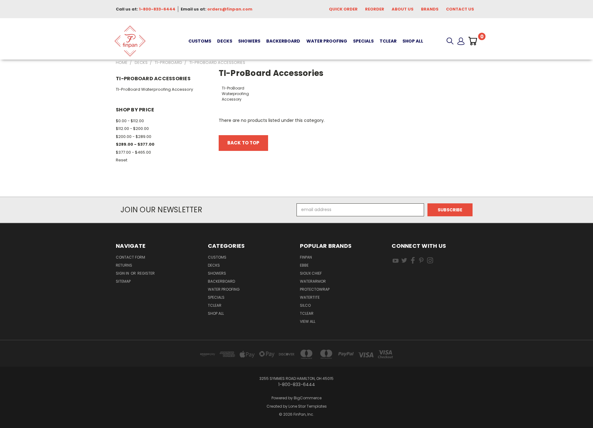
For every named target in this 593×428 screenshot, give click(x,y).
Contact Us (460, 9)
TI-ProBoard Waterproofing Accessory (154, 89)
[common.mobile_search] (450, 41)
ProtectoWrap (315, 289)
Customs (199, 41)
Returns (124, 265)
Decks (224, 41)
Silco (305, 305)
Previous (576, 408)
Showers (249, 41)
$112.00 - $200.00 (132, 128)
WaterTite (310, 297)
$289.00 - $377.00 (135, 144)
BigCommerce (308, 398)
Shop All (412, 41)
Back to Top (243, 142)
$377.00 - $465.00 (133, 152)
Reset (121, 160)
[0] (472, 41)
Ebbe (304, 265)
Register (146, 273)
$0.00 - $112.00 (130, 121)
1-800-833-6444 (157, 9)
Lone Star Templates (307, 406)
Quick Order (343, 9)
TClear (388, 41)
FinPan (306, 257)
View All (307, 321)
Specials (363, 41)
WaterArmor (313, 281)
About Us (403, 9)
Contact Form (130, 257)
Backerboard (283, 41)
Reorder (374, 9)
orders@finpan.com (229, 9)
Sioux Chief (311, 273)
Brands (430, 9)
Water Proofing (326, 41)
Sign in (123, 273)
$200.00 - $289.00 (133, 136)
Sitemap (123, 281)
